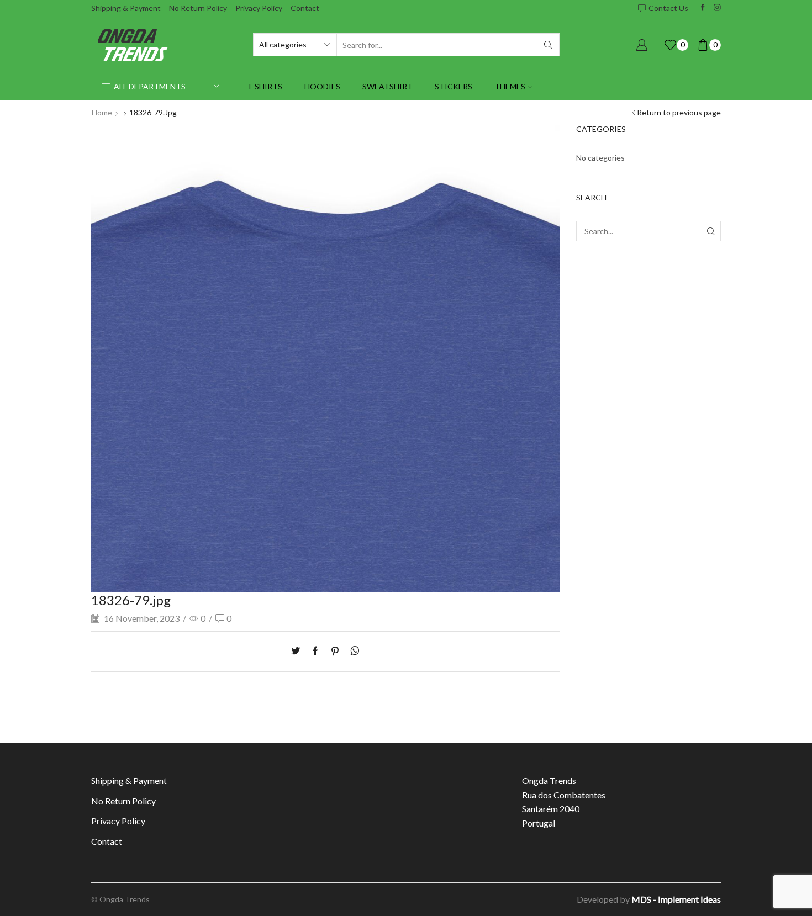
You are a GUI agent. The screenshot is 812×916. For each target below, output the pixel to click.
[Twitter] (298, 651)
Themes (509, 86)
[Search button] (548, 45)
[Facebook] (702, 8)
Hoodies (322, 86)
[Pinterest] (335, 651)
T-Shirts (264, 86)
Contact (305, 8)
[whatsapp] (352, 651)
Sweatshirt (387, 86)
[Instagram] (717, 8)
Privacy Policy (258, 8)
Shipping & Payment (126, 8)
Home (102, 112)
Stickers (453, 86)
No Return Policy (198, 8)
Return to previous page (679, 112)
